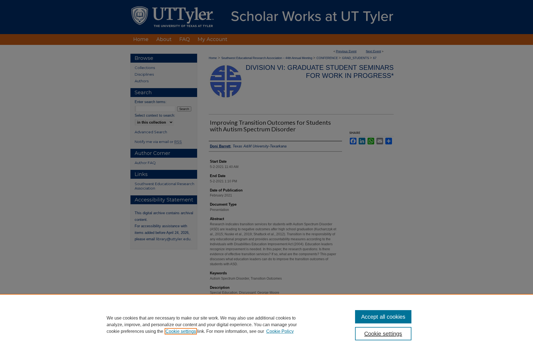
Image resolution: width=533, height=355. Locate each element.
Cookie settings (180, 331)
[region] (266, 324)
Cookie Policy (280, 331)
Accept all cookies (383, 317)
